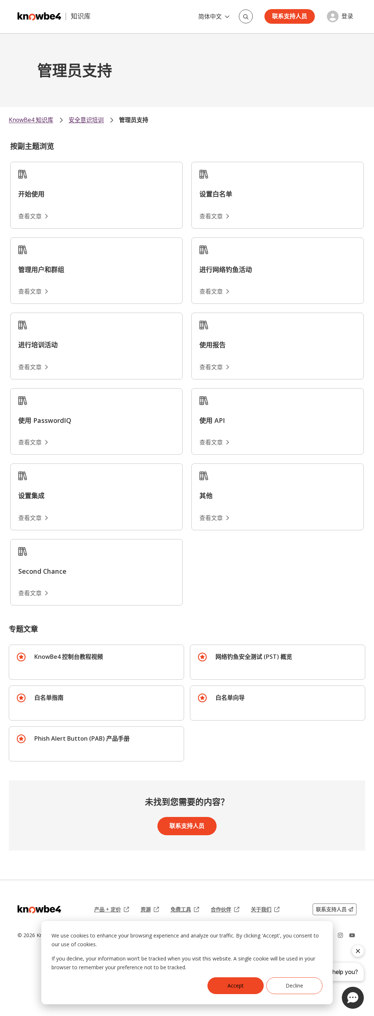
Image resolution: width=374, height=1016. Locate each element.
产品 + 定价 (111, 909)
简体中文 (210, 16)
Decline (294, 985)
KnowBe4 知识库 (31, 120)
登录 (347, 16)
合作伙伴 (225, 909)
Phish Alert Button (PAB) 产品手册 (82, 738)
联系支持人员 (289, 16)
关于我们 (265, 909)
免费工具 (185, 909)
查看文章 (30, 216)
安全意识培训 (86, 120)
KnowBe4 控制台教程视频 (68, 657)
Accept (236, 985)
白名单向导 (230, 698)
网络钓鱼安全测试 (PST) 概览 (253, 657)
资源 (150, 909)
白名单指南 (49, 698)
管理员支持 (133, 120)
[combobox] (245, 16)
